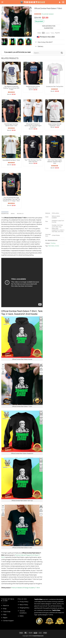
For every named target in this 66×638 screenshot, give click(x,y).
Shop (4, 609)
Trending (53, 243)
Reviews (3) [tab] (20, 213)
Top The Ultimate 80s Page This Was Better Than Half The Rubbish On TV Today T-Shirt (11, 199)
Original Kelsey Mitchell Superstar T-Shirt (54, 124)
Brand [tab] (13, 213)
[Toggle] (36, 42)
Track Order (6, 612)
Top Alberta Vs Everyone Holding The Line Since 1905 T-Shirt (11, 88)
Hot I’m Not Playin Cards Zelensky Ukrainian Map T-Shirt (54, 161)
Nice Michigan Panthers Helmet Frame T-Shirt (11, 124)
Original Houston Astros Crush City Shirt (33, 87)
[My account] (59, 2)
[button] (2, 2)
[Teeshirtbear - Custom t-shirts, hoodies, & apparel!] (33, 2)
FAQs (4, 615)
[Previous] (4, 22)
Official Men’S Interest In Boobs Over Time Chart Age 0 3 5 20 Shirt (33, 125)
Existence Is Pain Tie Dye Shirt (54, 86)
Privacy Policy (24, 602)
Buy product (39, 21)
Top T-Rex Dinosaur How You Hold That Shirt (33, 160)
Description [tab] (5, 213)
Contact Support (8, 621)
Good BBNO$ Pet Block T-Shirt (11, 160)
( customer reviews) (48, 14)
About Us (6, 605)
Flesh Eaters (51, 246)
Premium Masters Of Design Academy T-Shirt (25, 588)
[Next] (29, 22)
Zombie (57, 246)
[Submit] (62, 52)
